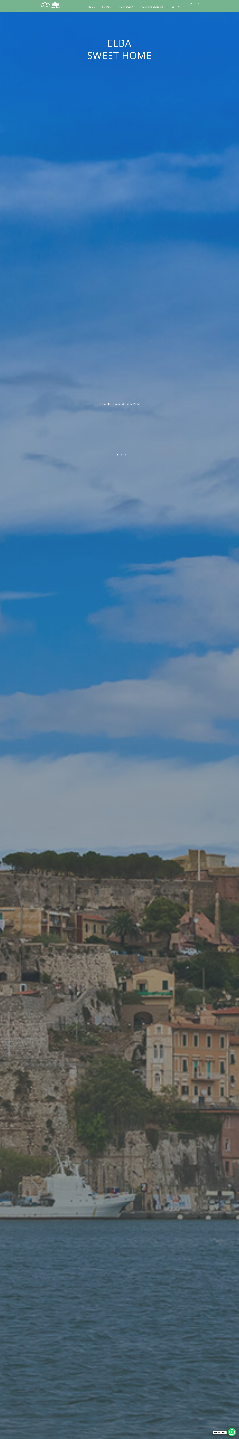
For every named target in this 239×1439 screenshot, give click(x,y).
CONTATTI (177, 7)
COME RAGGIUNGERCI (152, 7)
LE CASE (106, 7)
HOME (91, 7)
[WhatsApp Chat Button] (232, 1432)
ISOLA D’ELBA (126, 7)
